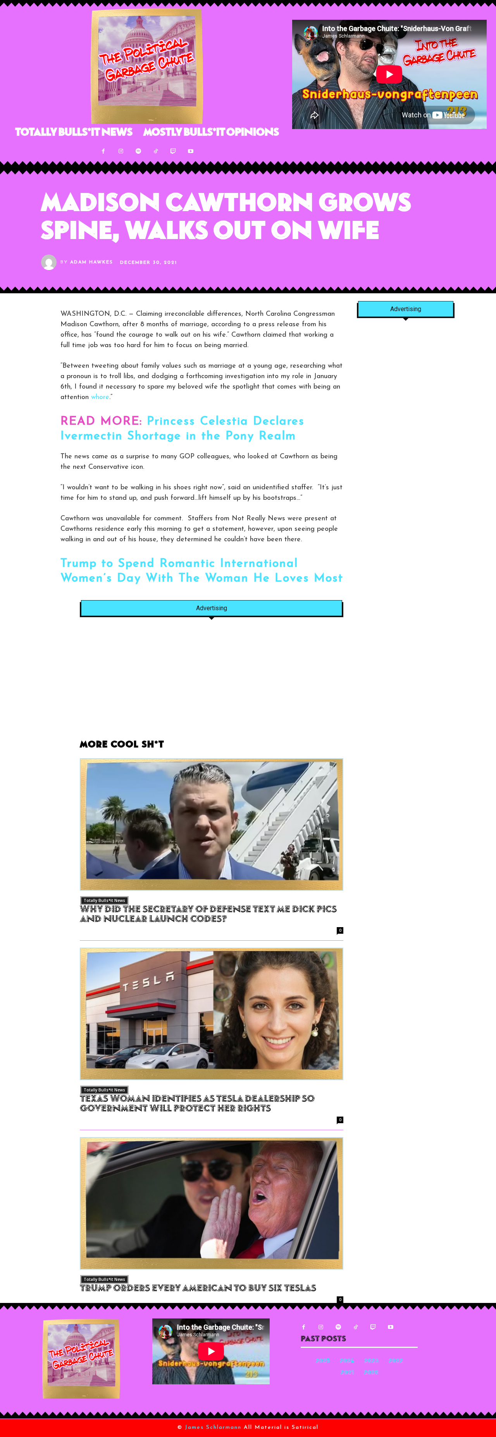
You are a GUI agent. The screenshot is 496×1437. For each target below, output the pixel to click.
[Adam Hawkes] (50, 262)
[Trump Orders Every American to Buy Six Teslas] (212, 1203)
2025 (323, 1362)
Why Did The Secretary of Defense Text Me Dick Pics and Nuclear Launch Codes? (208, 914)
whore (100, 397)
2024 (347, 1362)
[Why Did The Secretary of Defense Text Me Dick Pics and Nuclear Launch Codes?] (212, 824)
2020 (371, 1373)
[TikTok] (155, 151)
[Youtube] (190, 151)
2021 (347, 1373)
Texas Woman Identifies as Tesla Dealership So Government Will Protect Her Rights (197, 1104)
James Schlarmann (213, 1427)
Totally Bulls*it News (104, 900)
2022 (396, 1362)
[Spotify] (138, 151)
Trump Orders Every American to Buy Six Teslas (198, 1289)
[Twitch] (173, 151)
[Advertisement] (211, 682)
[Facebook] (103, 151)
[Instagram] (120, 151)
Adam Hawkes (91, 262)
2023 (371, 1362)
